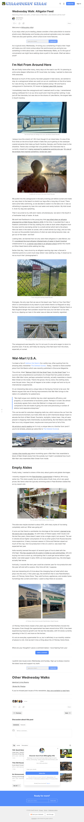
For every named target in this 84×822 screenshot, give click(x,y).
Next (66, 713)
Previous (18, 713)
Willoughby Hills (27, 27)
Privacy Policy (54, 778)
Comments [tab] (16, 725)
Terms (45, 810)
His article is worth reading (22, 426)
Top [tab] (14, 745)
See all (15, 785)
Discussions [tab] (25, 745)
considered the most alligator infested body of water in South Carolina (40, 241)
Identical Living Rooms (20, 682)
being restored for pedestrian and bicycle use (46, 149)
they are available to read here (58, 691)
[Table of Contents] (2, 411)
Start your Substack (37, 814)
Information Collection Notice (41, 778)
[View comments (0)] (19, 23)
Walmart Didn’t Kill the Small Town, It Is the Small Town (46, 372)
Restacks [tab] (23, 725)
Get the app (50, 814)
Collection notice (52, 810)
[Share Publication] (63, 3)
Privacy (41, 810)
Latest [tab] (18, 745)
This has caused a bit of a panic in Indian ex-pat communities (42, 553)
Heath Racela (19, 18)
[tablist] (19, 724)
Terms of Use (50, 777)
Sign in (79, 3)
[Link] (10, 64)
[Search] (60, 3)
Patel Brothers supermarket (42, 477)
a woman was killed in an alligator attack (42, 244)
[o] (65, 753)
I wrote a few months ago (21, 453)
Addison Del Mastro (32, 363)
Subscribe (70, 3)
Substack (33, 818)
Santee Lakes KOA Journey (53, 86)
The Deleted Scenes (38, 366)
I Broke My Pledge (18, 686)
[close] (57, 748)
